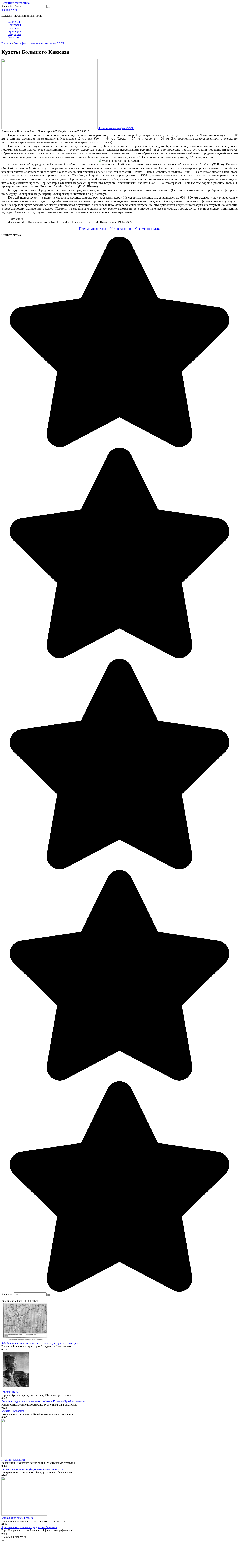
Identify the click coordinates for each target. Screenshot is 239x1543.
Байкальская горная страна (17, 1517)
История (13, 27)
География (14, 24)
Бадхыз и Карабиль (12, 1410)
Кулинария (14, 31)
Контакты (14, 37)
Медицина (14, 34)
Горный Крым (9, 1391)
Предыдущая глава (92, 228)
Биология (14, 21)
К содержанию (120, 228)
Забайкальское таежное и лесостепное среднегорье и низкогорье (39, 1343)
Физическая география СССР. (116, 128)
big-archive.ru (9, 9)
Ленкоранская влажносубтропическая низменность (32, 1469)
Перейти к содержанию (15, 2)
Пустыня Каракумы (13, 1459)
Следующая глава (147, 228)
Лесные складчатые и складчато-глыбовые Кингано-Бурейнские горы (43, 1401)
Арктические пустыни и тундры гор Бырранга (29, 1527)
